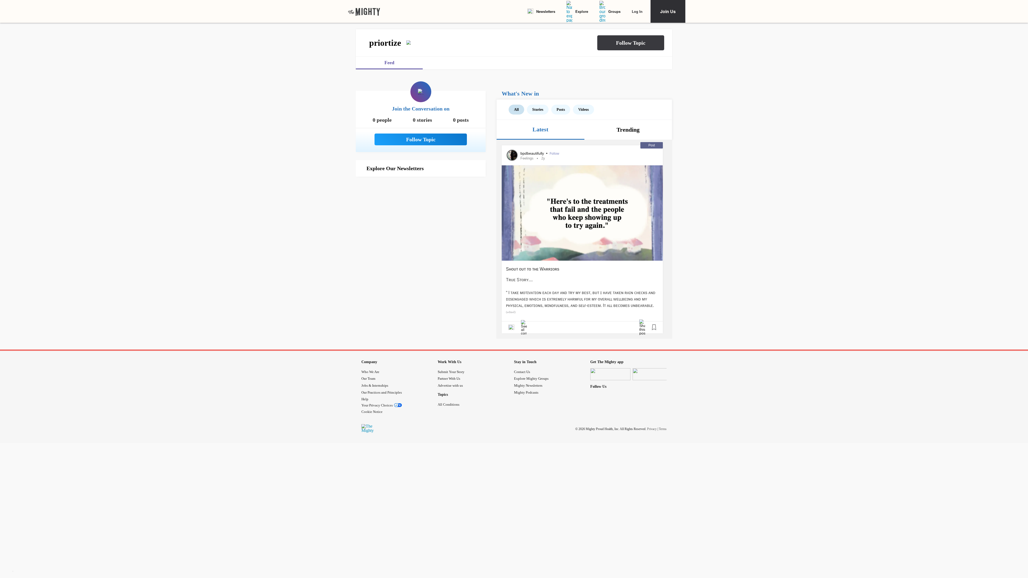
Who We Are (370, 372)
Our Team (368, 379)
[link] (364, 11)
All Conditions (448, 404)
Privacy (652, 429)
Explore (581, 11)
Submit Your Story (451, 372)
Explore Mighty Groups (531, 379)
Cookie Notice (372, 412)
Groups (614, 11)
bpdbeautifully (532, 153)
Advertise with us (450, 385)
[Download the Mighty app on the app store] (610, 374)
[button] (630, 42)
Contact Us (522, 372)
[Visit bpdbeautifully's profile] (512, 155)
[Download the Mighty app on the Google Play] (653, 374)
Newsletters (545, 11)
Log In (637, 11)
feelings (527, 158)
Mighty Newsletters (528, 385)
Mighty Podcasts (526, 392)
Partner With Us (449, 379)
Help (364, 399)
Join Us (668, 11)
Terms (663, 429)
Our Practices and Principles (381, 392)
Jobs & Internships (374, 385)
